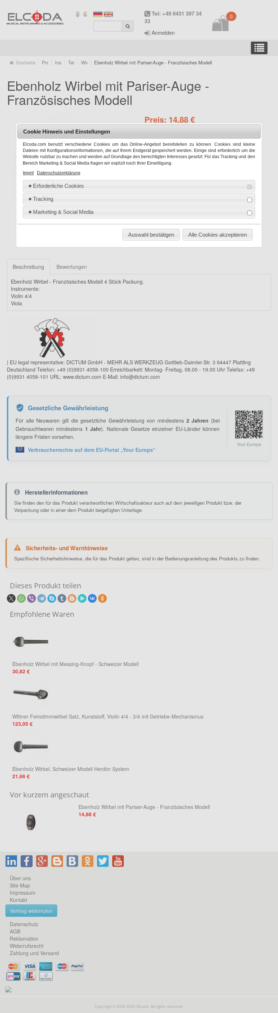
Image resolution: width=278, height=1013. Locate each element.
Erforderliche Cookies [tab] (58, 186)
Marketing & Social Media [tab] (63, 212)
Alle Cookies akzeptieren (217, 235)
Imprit (28, 172)
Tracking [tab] (43, 199)
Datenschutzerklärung (58, 172)
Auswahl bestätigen (151, 235)
